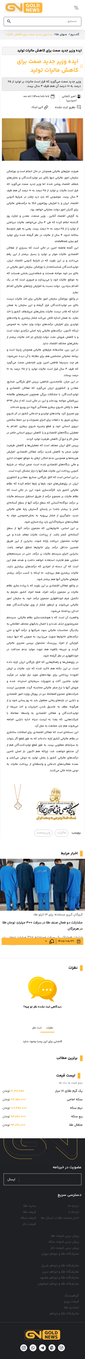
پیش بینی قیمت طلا (65, 1236)
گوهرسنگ (71, 1295)
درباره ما (73, 1206)
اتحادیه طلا (71, 1307)
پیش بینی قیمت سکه (63, 1242)
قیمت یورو (71, 1301)
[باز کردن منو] (75, 7)
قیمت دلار (29, 1224)
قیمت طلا (29, 1212)
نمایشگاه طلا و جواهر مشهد (59, 1277)
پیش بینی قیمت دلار (64, 1248)
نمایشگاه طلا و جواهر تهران (60, 1254)
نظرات (49, 1028)
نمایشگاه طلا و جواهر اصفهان (58, 1284)
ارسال (11, 1179)
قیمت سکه (28, 1218)
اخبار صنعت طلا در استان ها (60, 1218)
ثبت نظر (37, 1028)
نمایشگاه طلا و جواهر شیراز (60, 1265)
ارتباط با (73, 1212)
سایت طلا (29, 1206)
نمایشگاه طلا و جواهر (64, 1313)
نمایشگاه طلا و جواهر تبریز (60, 1271)
